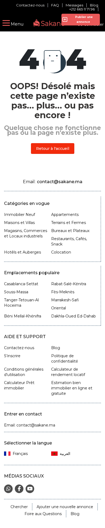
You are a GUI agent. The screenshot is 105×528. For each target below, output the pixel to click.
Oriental (58, 308)
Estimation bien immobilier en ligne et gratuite (71, 388)
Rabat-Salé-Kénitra (68, 283)
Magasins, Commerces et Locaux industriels (25, 233)
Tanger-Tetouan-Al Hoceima (21, 303)
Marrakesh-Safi (65, 300)
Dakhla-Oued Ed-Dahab (73, 316)
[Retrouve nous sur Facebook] (19, 488)
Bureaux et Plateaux (70, 230)
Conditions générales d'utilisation (23, 372)
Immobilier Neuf (19, 214)
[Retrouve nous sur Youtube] (30, 488)
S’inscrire (12, 355)
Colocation (61, 252)
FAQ (55, 5)
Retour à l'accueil (52, 148)
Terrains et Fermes (68, 222)
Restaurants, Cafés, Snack (69, 241)
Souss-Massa (16, 292)
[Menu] (6, 23)
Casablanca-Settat (21, 283)
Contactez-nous (30, 5)
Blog (94, 5)
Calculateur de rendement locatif (68, 372)
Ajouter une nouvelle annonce (65, 506)
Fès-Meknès (62, 292)
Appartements (65, 214)
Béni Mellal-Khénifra (22, 316)
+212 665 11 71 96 (82, 9)
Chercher (19, 506)
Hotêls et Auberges (22, 252)
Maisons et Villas (19, 222)
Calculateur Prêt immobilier (19, 385)
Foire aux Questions (43, 513)
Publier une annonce (83, 19)
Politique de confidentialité (64, 358)
